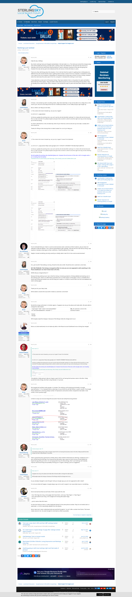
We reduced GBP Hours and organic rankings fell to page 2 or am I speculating (105, 164)
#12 (90, 466)
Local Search (100, 170)
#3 (90, 132)
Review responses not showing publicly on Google (104, 155)
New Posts (34, 22)
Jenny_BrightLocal (84, 538)
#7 (90, 301)
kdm (87, 524)
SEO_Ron (25, 538)
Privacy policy (83, 588)
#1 (90, 57)
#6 (90, 285)
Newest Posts (101, 102)
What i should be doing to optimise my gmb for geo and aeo (105, 106)
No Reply (45, 22)
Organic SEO (38, 533)
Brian (20, 50)
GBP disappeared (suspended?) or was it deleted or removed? (105, 137)
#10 (90, 384)
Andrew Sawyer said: (36, 449)
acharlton (25, 526)
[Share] (89, 57)
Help (89, 588)
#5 (90, 261)
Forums (28, 22)
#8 (90, 323)
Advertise (69, 588)
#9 (90, 344)
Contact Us (111, 1)
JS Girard (25, 551)
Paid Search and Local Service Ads (40, 544)
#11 (90, 444)
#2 (90, 99)
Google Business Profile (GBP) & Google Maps (44, 526)
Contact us (63, 588)
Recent (40, 22)
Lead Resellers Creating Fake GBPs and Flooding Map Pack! (105, 117)
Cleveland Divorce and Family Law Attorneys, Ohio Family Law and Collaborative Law (53, 158)
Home (20, 22)
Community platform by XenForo (66, 592)
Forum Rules (20, 25)
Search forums (37, 25)
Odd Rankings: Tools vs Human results (34, 536)
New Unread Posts (28, 25)
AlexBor (24, 544)
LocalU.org (93, 1)
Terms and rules (75, 588)
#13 (90, 488)
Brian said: (34, 348)
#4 (90, 243)
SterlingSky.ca (83, 1)
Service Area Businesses (102, 133)
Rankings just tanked (25, 48)
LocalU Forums (54, 22)
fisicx (87, 531)
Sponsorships (101, 1)
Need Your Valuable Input (104, 147)
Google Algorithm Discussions (40, 551)
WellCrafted (25, 533)
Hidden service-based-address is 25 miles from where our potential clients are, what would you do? (105, 127)
